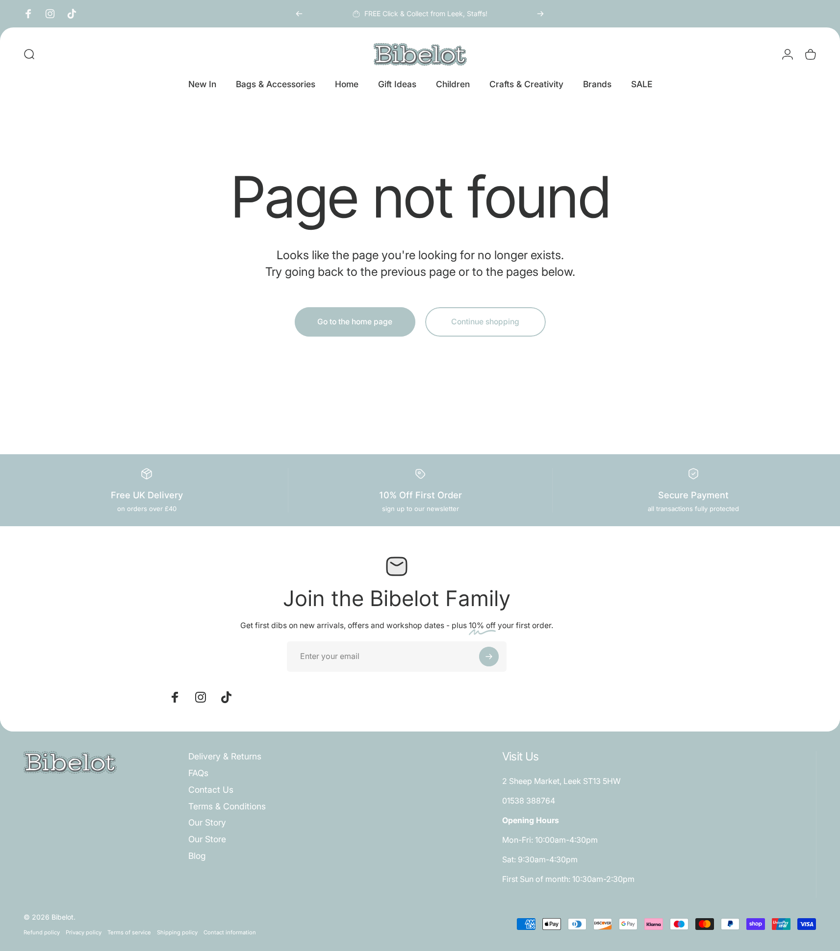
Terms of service (129, 932)
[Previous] (299, 13)
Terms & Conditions (227, 806)
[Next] (540, 13)
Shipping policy (177, 932)
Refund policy (42, 932)
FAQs (198, 773)
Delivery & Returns (224, 756)
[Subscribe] (489, 656)
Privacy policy (84, 932)
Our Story (207, 822)
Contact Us (210, 789)
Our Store (207, 839)
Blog (197, 856)
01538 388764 (528, 800)
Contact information (230, 932)
